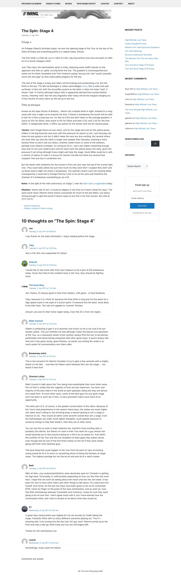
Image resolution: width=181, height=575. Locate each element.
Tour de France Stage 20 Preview (139, 68)
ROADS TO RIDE (53, 3)
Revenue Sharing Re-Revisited (138, 55)
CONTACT (118, 3)
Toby (31, 245)
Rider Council (36, 321)
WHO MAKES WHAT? (86, 3)
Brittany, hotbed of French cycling (38, 208)
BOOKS (68, 3)
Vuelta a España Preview (135, 43)
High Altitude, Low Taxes (136, 40)
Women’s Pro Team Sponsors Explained (142, 47)
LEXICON (105, 3)
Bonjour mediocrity (32, 206)
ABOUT (131, 3)
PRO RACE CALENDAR (31, 3)
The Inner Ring (36, 285)
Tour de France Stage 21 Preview (139, 65)
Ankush (33, 262)
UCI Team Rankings (133, 51)
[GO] (155, 144)
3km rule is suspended (94, 183)
